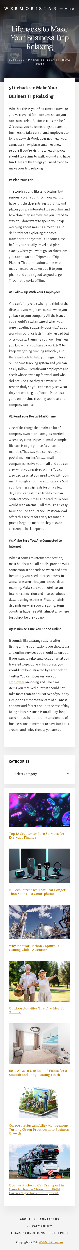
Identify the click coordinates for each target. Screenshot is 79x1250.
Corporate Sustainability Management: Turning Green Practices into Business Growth (39, 1129)
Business (17, 60)
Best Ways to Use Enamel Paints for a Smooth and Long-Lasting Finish (38, 1072)
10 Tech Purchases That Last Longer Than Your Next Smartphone (37, 892)
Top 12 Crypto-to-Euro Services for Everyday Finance (36, 835)
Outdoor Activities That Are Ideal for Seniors (37, 1010)
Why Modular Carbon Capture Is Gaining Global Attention (34, 948)
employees (17, 682)
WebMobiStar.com (51, 1242)
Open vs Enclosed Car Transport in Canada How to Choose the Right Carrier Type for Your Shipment (36, 1189)
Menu (69, 9)
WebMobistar (31, 8)
